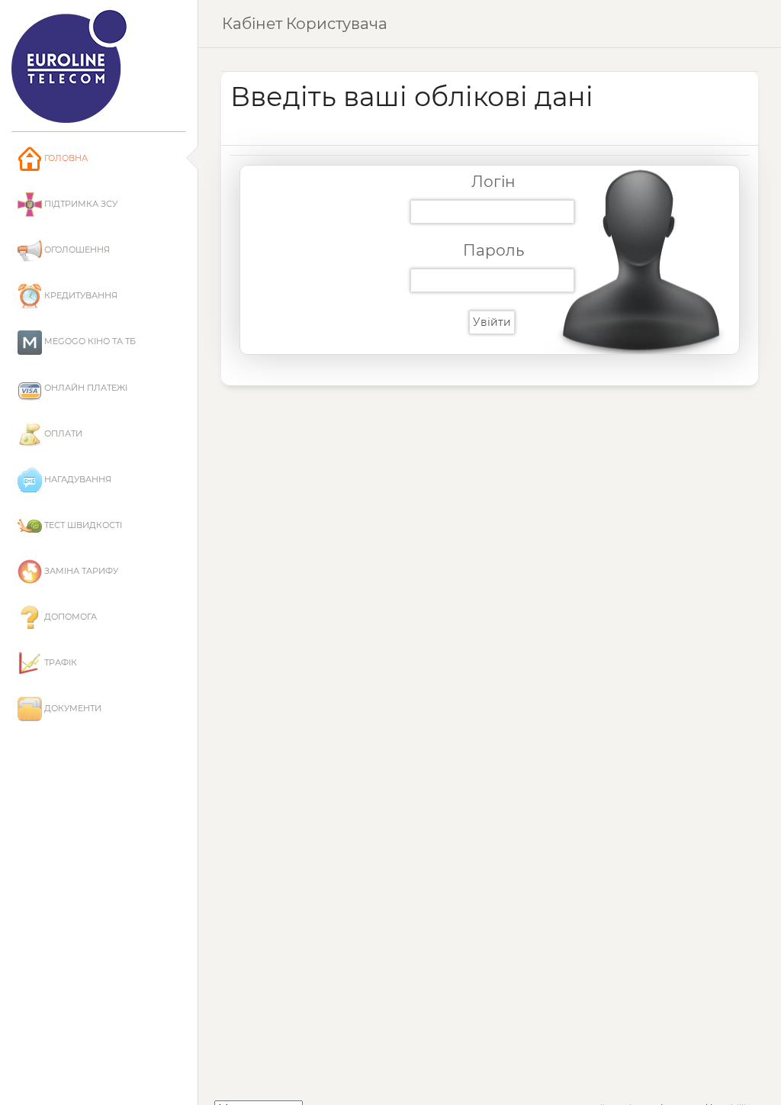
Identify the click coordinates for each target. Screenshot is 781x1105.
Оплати (62, 433)
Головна (65, 158)
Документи (71, 708)
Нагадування (76, 479)
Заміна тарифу (80, 570)
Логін (493, 181)
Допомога (69, 616)
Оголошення (76, 249)
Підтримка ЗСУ (79, 203)
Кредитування (79, 295)
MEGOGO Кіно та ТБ (89, 341)
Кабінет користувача (304, 23)
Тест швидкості (82, 525)
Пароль (493, 250)
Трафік (59, 662)
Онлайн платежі (84, 387)
